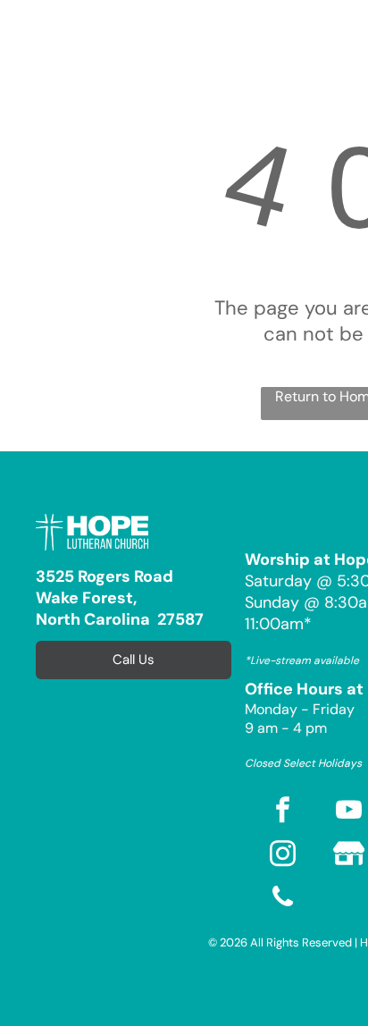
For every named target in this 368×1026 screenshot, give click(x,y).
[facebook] (282, 812)
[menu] (27, 30)
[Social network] (348, 856)
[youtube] (348, 812)
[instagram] (282, 856)
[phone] (282, 899)
